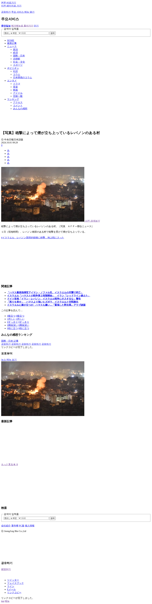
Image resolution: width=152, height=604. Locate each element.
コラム (16, 74)
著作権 (14, 525)
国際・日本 (19, 55)
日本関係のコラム (22, 77)
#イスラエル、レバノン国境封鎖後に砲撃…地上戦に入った (32, 237)
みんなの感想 (20, 108)
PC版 (21, 525)
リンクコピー (14, 592)
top (2, 601)
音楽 (15, 87)
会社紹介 (6, 525)
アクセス (18, 102)
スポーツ (18, 65)
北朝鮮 (16, 59)
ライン (10, 586)
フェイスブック (15, 583)
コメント (18, 105)
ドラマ (16, 83)
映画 (15, 90)
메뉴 (7, 601)
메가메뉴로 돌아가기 (22, 25)
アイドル (18, 93)
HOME (10, 40)
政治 (15, 49)
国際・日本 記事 (9, 341)
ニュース (12, 46)
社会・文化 (19, 62)
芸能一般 (18, 96)
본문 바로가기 (8, 2)
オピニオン (13, 68)
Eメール (11, 589)
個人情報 (29, 525)
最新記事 (12, 43)
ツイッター (13, 580)
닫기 (36, 25)
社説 (15, 71)
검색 (52, 33)
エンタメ (12, 80)
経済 (15, 52)
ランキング (13, 99)
